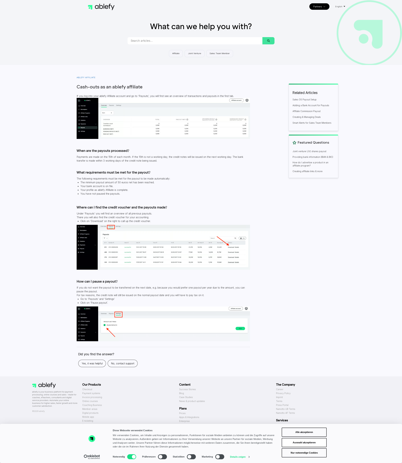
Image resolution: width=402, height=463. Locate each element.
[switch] (162, 456)
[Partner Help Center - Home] (101, 7)
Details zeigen (238, 456)
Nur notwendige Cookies (304, 452)
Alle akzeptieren (304, 432)
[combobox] (195, 40)
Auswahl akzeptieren (304, 442)
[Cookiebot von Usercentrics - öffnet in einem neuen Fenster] (92, 457)
